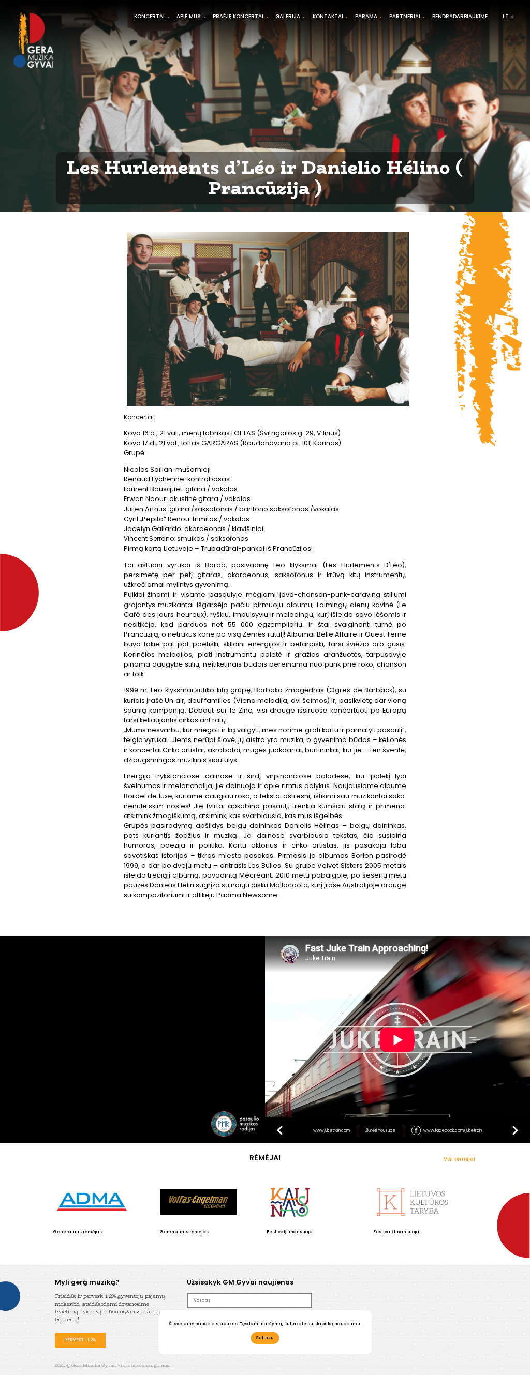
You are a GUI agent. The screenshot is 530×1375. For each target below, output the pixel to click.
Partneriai (404, 16)
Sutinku (265, 1338)
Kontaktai (328, 16)
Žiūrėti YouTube (380, 1130)
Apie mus (188, 16)
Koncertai (149, 16)
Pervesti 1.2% (80, 1340)
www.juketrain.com (331, 1130)
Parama (366, 16)
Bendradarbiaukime (460, 16)
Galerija (287, 16)
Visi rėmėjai (459, 1159)
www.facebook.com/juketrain (452, 1130)
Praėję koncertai (238, 16)
